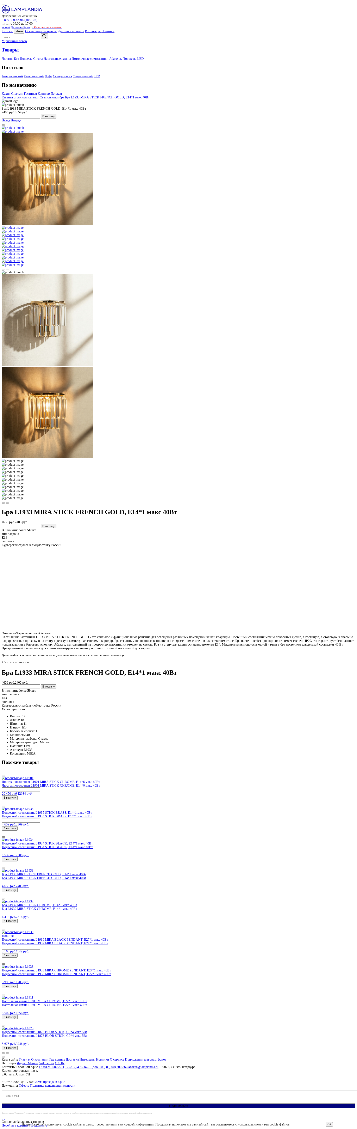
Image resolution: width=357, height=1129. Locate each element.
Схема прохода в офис (49, 1082)
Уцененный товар (14, 41)
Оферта (24, 1085)
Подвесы (26, 58)
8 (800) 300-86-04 (118, 1067)
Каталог (7, 31)
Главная (24, 1059)
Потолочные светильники (90, 58)
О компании (34, 31)
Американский (12, 76)
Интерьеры (93, 31)
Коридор (44, 93)
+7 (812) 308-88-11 (51, 1067)
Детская (56, 93)
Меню (19, 31)
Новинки (107, 31)
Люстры (7, 58)
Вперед (16, 120)
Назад (6, 120)
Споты (38, 58)
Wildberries (46, 1063)
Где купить (57, 1059)
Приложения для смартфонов (146, 1059)
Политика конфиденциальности (52, 1085)
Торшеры (129, 58)
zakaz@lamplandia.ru (16, 27)
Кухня (6, 93)
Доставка (72, 1059)
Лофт (48, 76)
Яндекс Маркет (27, 1063)
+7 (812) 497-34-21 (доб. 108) (85, 1067)
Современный (83, 76)
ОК (329, 1124)
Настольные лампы (57, 58)
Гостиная (30, 93)
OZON (59, 1063)
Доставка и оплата (71, 31)
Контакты (50, 31)
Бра (16, 58)
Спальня (17, 93)
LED (140, 58)
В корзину (48, 116)
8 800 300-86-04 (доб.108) (19, 20)
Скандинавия (62, 76)
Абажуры (116, 58)
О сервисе (117, 1059)
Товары (10, 50)
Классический (34, 76)
